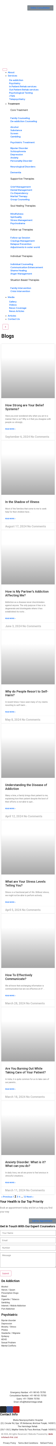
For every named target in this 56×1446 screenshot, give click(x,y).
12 (25, 1197)
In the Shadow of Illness (22, 502)
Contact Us (14, 319)
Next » (30, 1197)
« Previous (6, 1197)
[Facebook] (10, 1409)
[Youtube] (16, 1409)
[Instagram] (3, 1409)
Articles (12, 316)
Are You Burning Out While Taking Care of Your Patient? (25, 1070)
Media (11, 297)
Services (12, 75)
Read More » (10, 429)
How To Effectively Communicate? (18, 977)
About (11, 72)
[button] (40, 8)
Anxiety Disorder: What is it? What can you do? (25, 1164)
